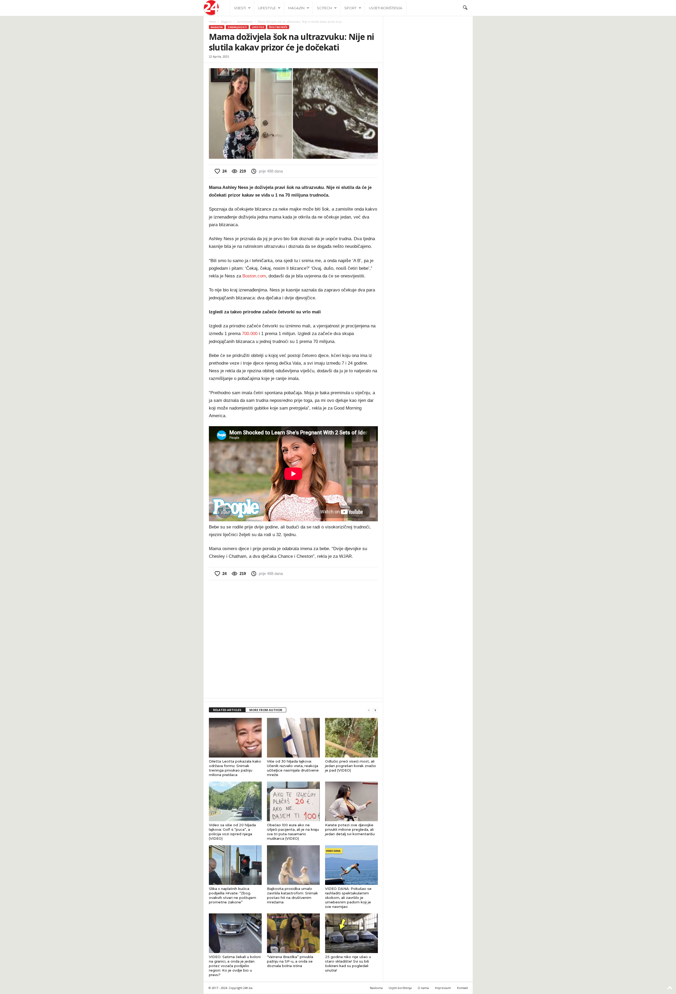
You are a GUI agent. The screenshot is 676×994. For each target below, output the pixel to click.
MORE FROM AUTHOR (265, 710)
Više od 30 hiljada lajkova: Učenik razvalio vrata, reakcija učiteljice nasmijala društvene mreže (293, 768)
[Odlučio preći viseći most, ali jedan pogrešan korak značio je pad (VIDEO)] (351, 738)
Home (212, 22)
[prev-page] (369, 710)
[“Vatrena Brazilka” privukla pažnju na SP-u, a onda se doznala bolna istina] (293, 933)
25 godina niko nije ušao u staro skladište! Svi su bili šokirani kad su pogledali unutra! (348, 963)
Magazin (296, 8)
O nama (423, 988)
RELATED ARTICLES (227, 710)
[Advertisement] (293, 638)
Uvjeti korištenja (385, 8)
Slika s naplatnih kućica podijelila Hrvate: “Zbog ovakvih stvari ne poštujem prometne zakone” (232, 895)
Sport (350, 8)
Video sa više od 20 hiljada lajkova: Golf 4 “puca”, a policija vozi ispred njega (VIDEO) (232, 831)
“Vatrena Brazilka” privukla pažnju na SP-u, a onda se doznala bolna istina (290, 961)
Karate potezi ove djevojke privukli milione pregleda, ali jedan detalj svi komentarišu (350, 829)
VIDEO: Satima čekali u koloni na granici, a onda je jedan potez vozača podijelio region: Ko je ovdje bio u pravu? (235, 966)
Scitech (324, 8)
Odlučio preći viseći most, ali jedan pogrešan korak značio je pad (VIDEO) (350, 765)
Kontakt (462, 988)
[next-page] (375, 710)
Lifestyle (267, 8)
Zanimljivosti (245, 22)
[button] (465, 8)
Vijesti (240, 8)
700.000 (249, 333)
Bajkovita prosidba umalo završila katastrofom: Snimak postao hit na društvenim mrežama (292, 895)
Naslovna (376, 988)
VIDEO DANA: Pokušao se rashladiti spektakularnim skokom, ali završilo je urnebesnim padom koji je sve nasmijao (348, 897)
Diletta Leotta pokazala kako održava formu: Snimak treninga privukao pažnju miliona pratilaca (235, 768)
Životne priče (278, 27)
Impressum (443, 988)
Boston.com (254, 275)
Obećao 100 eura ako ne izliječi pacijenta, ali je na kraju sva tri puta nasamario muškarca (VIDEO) (293, 831)
